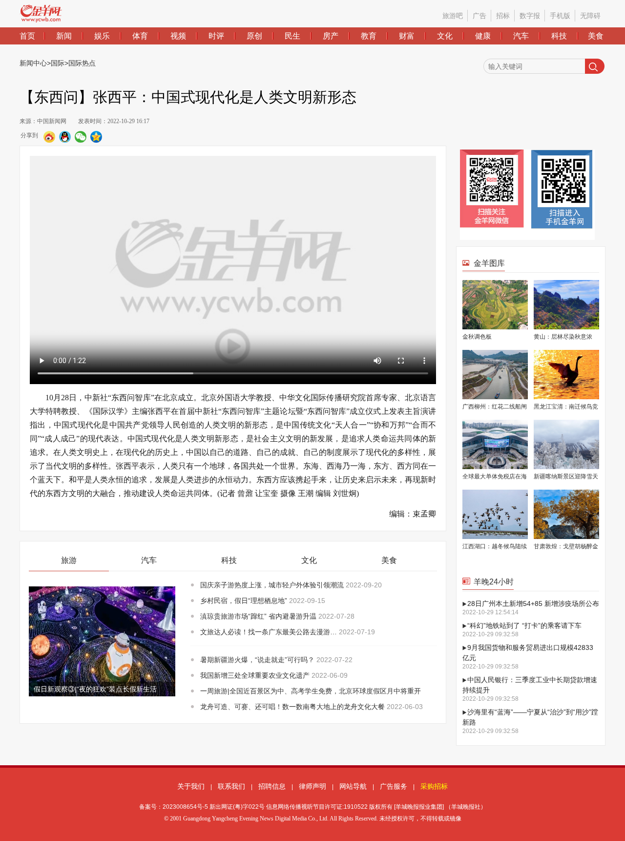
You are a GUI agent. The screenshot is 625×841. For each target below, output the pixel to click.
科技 (559, 36)
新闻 (64, 36)
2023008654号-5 (185, 806)
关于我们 (191, 786)
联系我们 (231, 786)
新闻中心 (33, 63)
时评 (216, 36)
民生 (292, 36)
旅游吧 (452, 16)
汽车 (521, 36)
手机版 (560, 16)
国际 (57, 63)
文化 (445, 36)
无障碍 (590, 16)
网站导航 (353, 786)
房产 (330, 36)
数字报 (530, 16)
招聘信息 (272, 786)
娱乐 (102, 36)
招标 (503, 16)
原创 (254, 36)
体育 (140, 36)
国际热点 (82, 63)
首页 (27, 36)
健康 (483, 36)
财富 (407, 36)
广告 (479, 16)
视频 (178, 36)
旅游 (69, 560)
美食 (596, 36)
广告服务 (393, 786)
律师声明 (312, 786)
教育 (368, 36)
